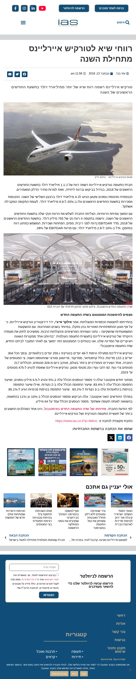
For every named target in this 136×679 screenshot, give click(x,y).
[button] (23, 23)
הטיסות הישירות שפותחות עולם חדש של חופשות (15, 514)
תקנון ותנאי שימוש (116, 649)
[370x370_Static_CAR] (21, 475)
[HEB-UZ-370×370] (115, 475)
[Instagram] (24, 8)
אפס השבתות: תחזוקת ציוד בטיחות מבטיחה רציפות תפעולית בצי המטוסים (42, 517)
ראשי (121, 615)
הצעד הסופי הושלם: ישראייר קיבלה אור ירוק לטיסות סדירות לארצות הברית (123, 517)
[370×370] (52, 475)
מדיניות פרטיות (113, 660)
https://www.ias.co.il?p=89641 (76, 421)
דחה (74, 673)
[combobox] (112, 22)
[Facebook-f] (15, 8)
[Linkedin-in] (33, 8)
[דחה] (130, 669)
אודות (120, 623)
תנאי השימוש (52, 579)
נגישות (120, 640)
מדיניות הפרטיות (30, 579)
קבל (84, 673)
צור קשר (118, 632)
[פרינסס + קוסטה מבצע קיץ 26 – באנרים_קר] (84, 475)
